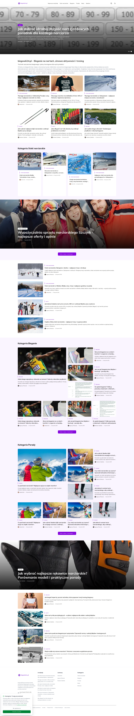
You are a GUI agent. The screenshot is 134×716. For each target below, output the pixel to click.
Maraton (88, 3)
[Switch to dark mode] (115, 3)
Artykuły (40, 672)
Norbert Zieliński (21, 581)
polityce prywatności (22, 704)
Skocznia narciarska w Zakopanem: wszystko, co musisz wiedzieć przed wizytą (46, 694)
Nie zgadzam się (17, 708)
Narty (82, 3)
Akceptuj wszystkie (16, 711)
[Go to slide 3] (131, 51)
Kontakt (43, 707)
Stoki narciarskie (64, 3)
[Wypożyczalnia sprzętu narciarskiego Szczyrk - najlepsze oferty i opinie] (67, 224)
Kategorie (81, 672)
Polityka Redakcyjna (59, 707)
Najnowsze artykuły (53, 3)
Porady (78, 3)
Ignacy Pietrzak (61, 678)
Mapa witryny (67, 707)
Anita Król (20, 41)
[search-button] (111, 3)
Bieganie (72, 3)
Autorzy (60, 672)
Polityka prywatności (36, 707)
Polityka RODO (50, 707)
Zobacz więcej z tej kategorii (66, 254)
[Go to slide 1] (128, 51)
